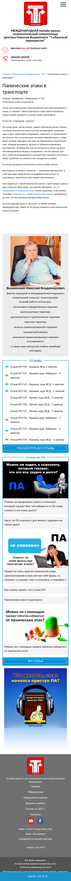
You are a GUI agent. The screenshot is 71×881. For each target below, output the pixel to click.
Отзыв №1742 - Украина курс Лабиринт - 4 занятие (35, 375)
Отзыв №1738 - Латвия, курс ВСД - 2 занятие (36, 404)
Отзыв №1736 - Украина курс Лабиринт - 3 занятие (35, 420)
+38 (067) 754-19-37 (35, 847)
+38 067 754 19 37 (38, 876)
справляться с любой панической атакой (32, 194)
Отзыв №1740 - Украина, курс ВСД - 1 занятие (37, 391)
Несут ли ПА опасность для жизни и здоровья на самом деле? (33, 522)
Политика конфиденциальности (35, 867)
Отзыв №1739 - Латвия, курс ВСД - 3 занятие (36, 397)
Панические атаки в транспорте (23, 600)
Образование (35, 792)
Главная (35, 786)
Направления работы (35, 797)
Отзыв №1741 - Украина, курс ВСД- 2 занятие (37, 384)
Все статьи (35, 661)
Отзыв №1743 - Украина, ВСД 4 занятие (33, 366)
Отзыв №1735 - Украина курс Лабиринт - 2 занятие (35, 431)
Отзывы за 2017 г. (35, 809)
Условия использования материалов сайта (35, 864)
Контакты (35, 814)
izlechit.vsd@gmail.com (39, 829)
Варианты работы (35, 803)
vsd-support (39, 834)
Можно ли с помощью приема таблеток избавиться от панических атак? (35, 649)
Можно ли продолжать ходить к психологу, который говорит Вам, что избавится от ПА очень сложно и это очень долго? (33, 506)
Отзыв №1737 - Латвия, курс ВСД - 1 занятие (36, 411)
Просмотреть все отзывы (35, 448)
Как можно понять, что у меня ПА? (25, 590)
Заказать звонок (20, 57)
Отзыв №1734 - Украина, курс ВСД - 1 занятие (37, 439)
